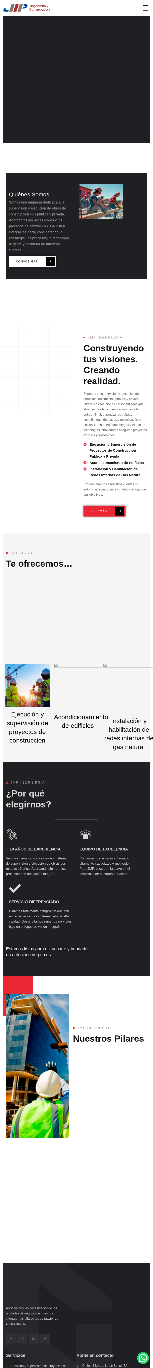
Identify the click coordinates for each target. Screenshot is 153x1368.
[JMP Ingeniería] (27, 8)
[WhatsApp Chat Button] (143, 1358)
